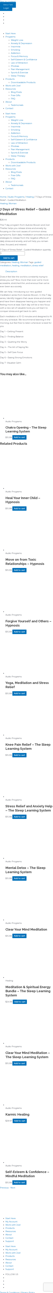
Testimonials (17, 105)
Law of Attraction (19, 63)
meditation (25, 265)
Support (9, 1241)
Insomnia (15, 46)
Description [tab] (11, 271)
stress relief (37, 265)
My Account (11, 1221)
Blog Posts (16, 92)
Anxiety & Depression (21, 43)
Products (10, 79)
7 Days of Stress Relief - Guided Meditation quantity (25, 250)
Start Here (10, 33)
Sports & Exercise (19, 72)
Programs (10, 37)
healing (15, 265)
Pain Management (20, 69)
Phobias (15, 66)
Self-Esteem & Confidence (24, 59)
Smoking (15, 50)
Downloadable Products (23, 82)
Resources (10, 89)
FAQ (13, 98)
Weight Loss (17, 40)
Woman (13, 203)
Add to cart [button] (19, 437)
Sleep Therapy (18, 76)
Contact (9, 108)
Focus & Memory (19, 56)
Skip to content (8, 1)
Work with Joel (13, 85)
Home (3, 197)
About (8, 102)
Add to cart (8, 258)
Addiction (15, 53)
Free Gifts (15, 95)
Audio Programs (16, 197)
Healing (30, 197)
